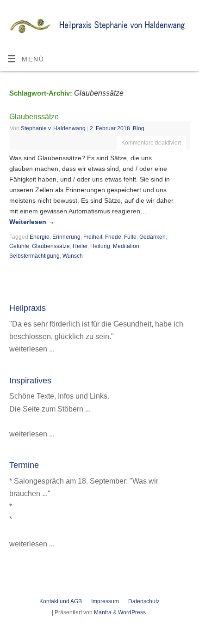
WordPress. (132, 612)
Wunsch (72, 256)
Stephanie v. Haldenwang (53, 128)
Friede (113, 237)
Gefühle (19, 246)
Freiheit (92, 237)
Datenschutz (144, 601)
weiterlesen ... (32, 349)
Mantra (103, 612)
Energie (40, 237)
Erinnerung (66, 237)
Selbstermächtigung (34, 256)
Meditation (126, 246)
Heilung (100, 246)
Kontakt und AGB (60, 601)
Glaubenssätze (34, 117)
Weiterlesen (32, 221)
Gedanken (152, 237)
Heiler (80, 246)
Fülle (130, 237)
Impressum (105, 601)
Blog (138, 128)
